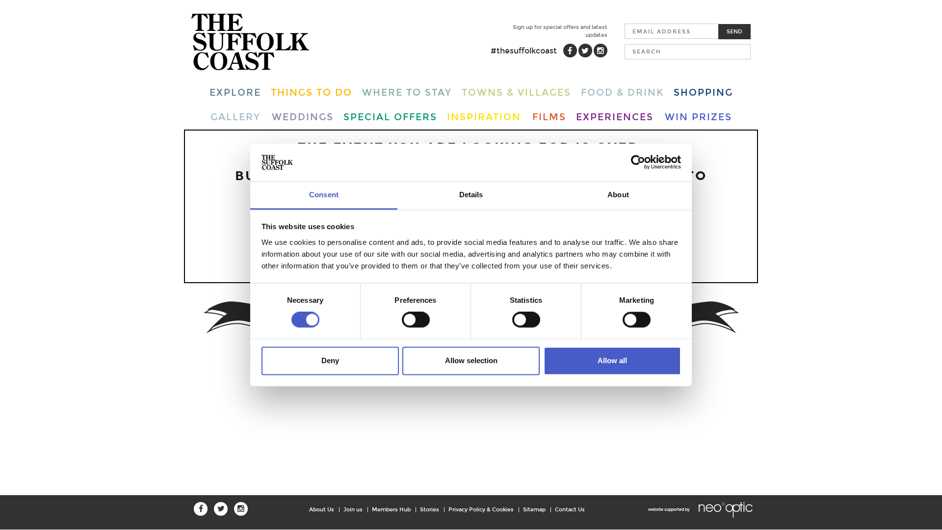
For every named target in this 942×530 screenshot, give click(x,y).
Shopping (703, 92)
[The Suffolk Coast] (250, 42)
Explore (235, 92)
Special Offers (390, 117)
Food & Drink (622, 92)
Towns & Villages (516, 92)
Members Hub (391, 509)
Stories (429, 509)
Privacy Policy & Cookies (481, 509)
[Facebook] (570, 50)
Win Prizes (698, 117)
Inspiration (484, 117)
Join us (353, 509)
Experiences (615, 117)
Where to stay (407, 92)
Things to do (311, 92)
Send (734, 31)
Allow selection (471, 360)
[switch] (416, 320)
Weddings (303, 117)
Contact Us (570, 509)
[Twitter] (585, 50)
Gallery (235, 117)
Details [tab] (471, 194)
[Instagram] (600, 50)
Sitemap (534, 509)
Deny (330, 360)
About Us (321, 509)
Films (549, 117)
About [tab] (618, 194)
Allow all (612, 360)
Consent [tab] (324, 194)
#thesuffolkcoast (524, 50)
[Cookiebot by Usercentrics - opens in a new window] (638, 162)
